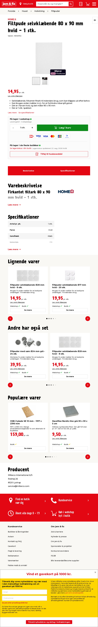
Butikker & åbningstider (18, 532)
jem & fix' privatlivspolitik (74, 593)
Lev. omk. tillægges (15, 96)
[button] (46, 318)
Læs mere (12, 113)
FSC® (53, 556)
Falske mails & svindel (17, 565)
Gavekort (12, 546)
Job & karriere (57, 532)
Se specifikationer (26, 113)
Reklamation (13, 556)
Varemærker (13, 561)
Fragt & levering (15, 551)
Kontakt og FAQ (15, 541)
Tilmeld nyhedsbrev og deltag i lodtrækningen (49, 622)
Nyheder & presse (59, 536)
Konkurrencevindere (60, 551)
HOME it (12, 19)
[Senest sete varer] (95, 20)
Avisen (11, 536)
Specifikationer (67, 171)
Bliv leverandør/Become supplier (65, 561)
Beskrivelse (28, 171)
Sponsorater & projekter (61, 546)
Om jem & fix (56, 541)
